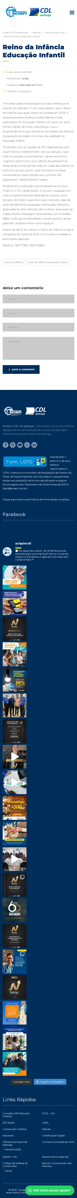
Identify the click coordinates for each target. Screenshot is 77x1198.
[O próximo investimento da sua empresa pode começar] (15, 1038)
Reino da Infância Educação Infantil (48, 262)
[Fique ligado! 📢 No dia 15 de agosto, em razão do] (15, 1013)
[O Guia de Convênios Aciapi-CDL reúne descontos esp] (15, 961)
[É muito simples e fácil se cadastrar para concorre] (15, 884)
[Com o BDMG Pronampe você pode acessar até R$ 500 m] (15, 808)
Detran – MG (10, 1156)
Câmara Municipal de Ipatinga (15, 1143)
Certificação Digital (53, 1135)
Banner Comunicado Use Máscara (56, 1164)
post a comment (23, 369)
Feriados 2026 (12, 1149)
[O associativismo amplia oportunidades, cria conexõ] (15, 833)
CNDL (45, 1122)
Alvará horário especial (55, 1156)
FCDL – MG (48, 1113)
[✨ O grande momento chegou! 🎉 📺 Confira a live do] (15, 859)
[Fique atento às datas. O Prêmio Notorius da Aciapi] (15, 731)
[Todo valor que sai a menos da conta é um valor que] (15, 680)
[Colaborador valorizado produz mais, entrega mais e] (15, 603)
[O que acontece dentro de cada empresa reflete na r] (15, 577)
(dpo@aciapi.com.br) (15, 488)
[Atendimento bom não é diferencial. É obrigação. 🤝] (15, 654)
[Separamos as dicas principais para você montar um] (15, 782)
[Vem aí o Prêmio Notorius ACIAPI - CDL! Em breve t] (15, 987)
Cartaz (8, 1170)
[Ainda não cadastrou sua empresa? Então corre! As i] (15, 629)
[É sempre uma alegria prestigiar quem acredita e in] (15, 705)
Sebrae (46, 1129)
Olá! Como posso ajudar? (52, 1190)
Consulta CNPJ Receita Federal (16, 1115)
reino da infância (13, 262)
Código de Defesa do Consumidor (15, 1164)
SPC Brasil (8, 1122)
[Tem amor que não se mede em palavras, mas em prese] (15, 1064)
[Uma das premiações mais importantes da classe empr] (15, 936)
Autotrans (8, 1135)
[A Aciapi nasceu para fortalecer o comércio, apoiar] (15, 910)
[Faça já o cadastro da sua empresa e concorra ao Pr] (15, 757)
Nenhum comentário (19, 91)
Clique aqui (9, 499)
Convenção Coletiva (15, 1129)
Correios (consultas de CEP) (58, 1141)
